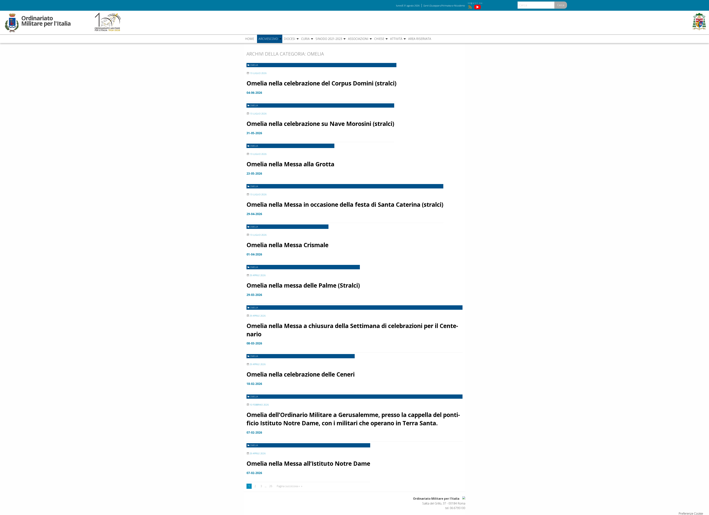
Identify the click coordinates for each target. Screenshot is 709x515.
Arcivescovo (268, 39)
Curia (305, 39)
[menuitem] (250, 39)
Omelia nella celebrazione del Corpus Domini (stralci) (321, 83)
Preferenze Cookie (691, 513)
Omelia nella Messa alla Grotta (290, 164)
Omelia (254, 65)
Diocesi (289, 39)
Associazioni (358, 39)
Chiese (379, 39)
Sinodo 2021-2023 (329, 39)
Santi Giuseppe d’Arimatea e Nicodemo (444, 5)
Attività (396, 39)
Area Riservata (419, 39)
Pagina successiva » (288, 486)
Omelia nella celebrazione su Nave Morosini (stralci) (320, 124)
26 (270, 486)
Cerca (560, 5)
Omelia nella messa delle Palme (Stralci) (303, 285)
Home (249, 39)
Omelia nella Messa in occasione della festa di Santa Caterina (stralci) (344, 204)
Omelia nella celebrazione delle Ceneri (300, 374)
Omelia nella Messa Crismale (287, 245)
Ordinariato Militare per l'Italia (46, 20)
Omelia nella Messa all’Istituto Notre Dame (308, 463)
